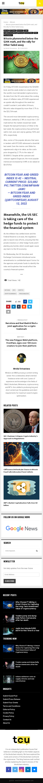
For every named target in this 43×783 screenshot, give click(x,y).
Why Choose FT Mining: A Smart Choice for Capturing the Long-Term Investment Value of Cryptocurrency (27, 605)
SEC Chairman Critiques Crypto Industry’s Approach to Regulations (21, 437)
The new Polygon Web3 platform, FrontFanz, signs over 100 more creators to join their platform (21, 343)
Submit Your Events (10, 703)
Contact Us (7, 720)
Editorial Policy (9, 709)
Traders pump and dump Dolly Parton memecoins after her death (26, 618)
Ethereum (20, 33)
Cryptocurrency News (10, 33)
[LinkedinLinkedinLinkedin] (28, 769)
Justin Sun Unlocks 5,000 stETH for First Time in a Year (27, 629)
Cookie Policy (8, 713)
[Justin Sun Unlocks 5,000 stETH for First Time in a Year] (8, 631)
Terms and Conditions (11, 706)
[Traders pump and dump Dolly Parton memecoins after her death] (8, 618)
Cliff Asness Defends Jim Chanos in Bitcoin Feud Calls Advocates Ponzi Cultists (21, 470)
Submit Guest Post (10, 696)
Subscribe (9, 581)
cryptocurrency (10, 293)
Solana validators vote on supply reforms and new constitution (25, 678)
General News (29, 33)
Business (20, 30)
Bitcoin (6, 30)
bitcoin (7, 290)
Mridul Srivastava (11, 48)
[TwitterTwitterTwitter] (15, 769)
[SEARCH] (36, 550)
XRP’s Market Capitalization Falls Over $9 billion (21, 504)
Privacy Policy (8, 716)
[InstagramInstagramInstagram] (21, 769)
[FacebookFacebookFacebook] (8, 769)
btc (14, 290)
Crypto (26, 30)
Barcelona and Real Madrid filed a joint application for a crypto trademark (21, 326)
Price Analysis (8, 35)
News (35, 33)
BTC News (13, 30)
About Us (6, 723)
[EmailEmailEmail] (34, 769)
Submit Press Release (11, 699)
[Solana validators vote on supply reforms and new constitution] (8, 679)
